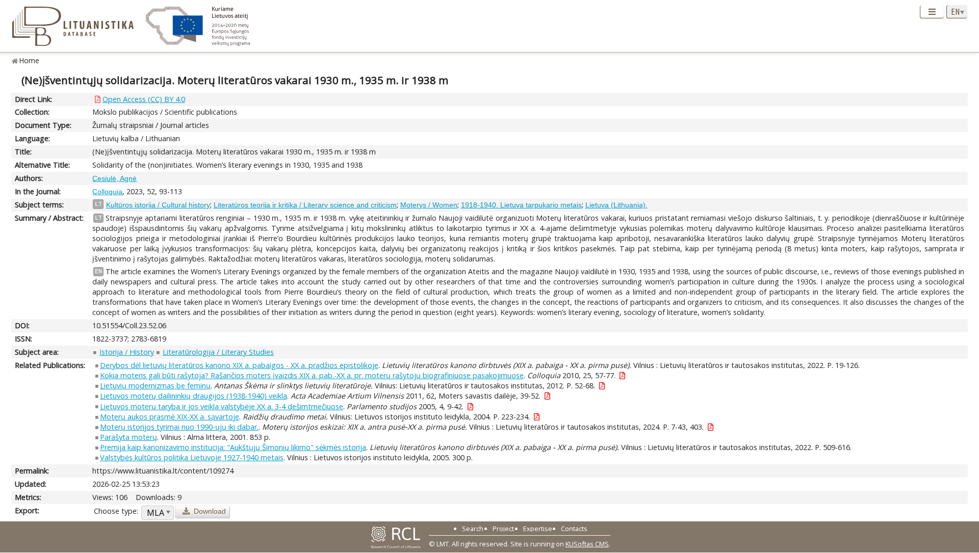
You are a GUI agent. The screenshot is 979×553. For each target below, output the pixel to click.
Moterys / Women (428, 205)
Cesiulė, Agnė (114, 178)
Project (503, 528)
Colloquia (107, 192)
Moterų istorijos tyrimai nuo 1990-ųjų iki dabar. (179, 427)
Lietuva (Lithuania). (616, 205)
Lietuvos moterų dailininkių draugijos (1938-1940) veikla (193, 396)
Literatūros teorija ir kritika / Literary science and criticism (305, 205)
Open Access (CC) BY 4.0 (143, 99)
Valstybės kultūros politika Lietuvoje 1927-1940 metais (192, 457)
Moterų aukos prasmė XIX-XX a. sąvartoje (169, 417)
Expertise (537, 528)
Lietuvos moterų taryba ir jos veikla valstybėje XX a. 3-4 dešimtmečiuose (221, 406)
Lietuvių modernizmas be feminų (155, 385)
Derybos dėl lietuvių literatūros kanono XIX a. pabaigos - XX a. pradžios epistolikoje (239, 365)
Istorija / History (126, 352)
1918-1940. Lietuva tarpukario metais (521, 205)
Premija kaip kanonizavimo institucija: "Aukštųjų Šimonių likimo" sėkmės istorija (233, 447)
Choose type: (116, 511)
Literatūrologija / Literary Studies (218, 352)
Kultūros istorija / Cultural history (158, 205)
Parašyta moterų (128, 437)
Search (472, 528)
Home (29, 60)
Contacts (574, 528)
